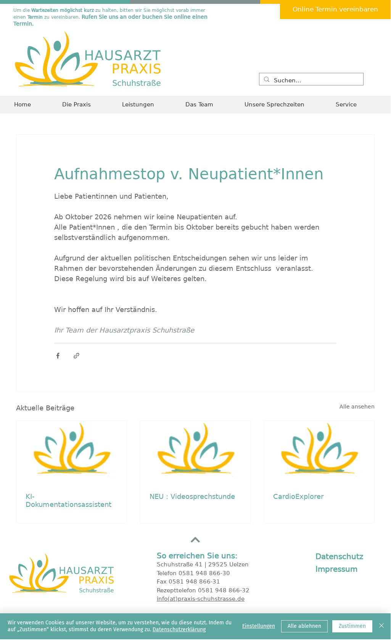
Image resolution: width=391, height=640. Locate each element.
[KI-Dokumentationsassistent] (71, 452)
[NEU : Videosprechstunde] (195, 452)
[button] (356, 104)
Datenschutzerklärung (179, 629)
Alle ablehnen (304, 626)
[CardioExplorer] (319, 452)
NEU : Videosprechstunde (192, 496)
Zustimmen (352, 626)
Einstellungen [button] (258, 626)
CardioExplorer (298, 496)
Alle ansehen (357, 407)
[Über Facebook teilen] (57, 355)
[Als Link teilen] (76, 355)
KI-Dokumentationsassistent (68, 500)
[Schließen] (381, 626)
